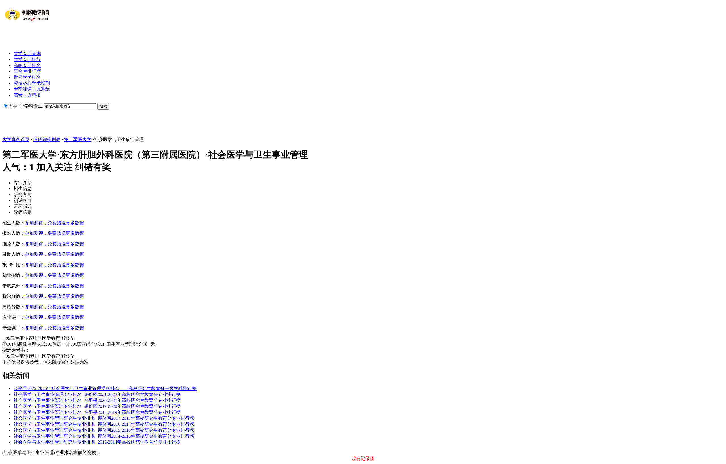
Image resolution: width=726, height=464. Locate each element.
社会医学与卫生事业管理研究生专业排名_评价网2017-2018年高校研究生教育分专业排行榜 (104, 418)
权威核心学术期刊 (32, 83)
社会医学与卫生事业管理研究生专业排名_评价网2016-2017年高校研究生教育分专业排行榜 (104, 424)
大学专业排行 (27, 59)
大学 (12, 106)
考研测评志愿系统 (32, 89)
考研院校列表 (46, 139)
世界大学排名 (27, 77)
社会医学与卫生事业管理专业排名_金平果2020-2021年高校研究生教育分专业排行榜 (97, 400)
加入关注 (54, 167)
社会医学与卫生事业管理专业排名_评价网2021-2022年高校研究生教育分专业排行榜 (97, 394)
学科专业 (33, 106)
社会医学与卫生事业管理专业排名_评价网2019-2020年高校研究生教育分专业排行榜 (97, 406)
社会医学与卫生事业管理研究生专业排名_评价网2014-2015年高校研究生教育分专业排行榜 (104, 436)
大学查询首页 (15, 139)
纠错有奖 (93, 167)
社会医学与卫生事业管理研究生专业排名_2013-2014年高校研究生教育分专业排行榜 (97, 442)
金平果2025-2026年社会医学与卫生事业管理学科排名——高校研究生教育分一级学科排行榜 (105, 388)
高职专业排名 (27, 65)
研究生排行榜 (27, 71)
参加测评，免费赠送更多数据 (54, 222)
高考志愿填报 (27, 95)
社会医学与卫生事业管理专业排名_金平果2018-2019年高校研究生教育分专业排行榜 (97, 412)
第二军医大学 (77, 139)
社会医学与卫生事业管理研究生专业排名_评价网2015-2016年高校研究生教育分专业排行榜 (104, 430)
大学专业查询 (27, 53)
